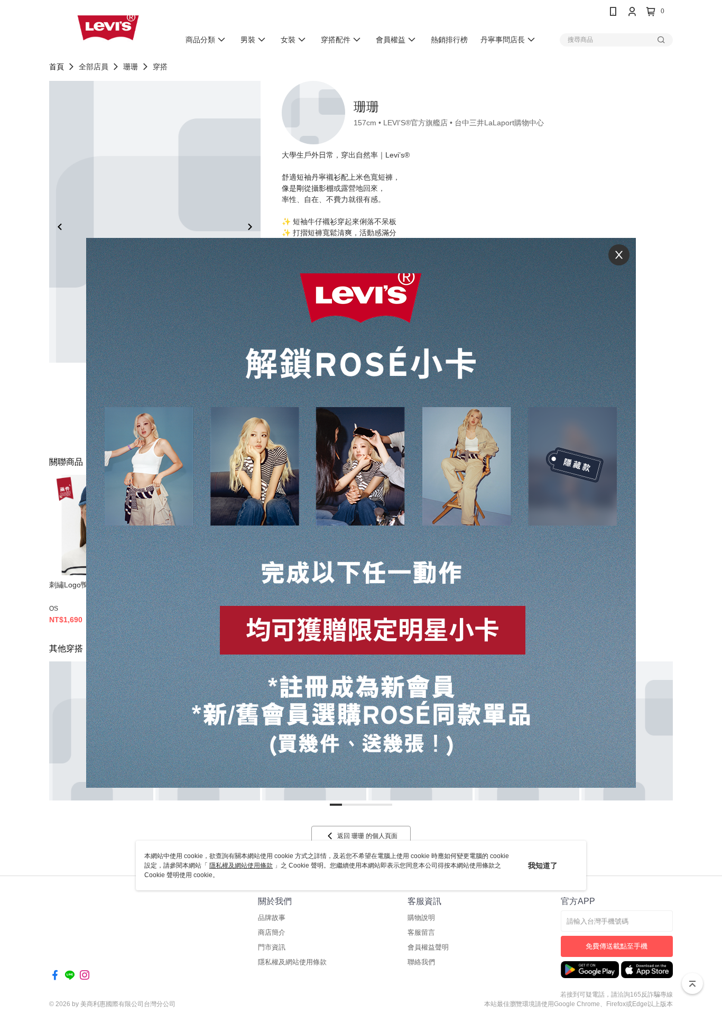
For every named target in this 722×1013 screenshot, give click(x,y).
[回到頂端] (692, 983)
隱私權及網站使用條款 (241, 865)
